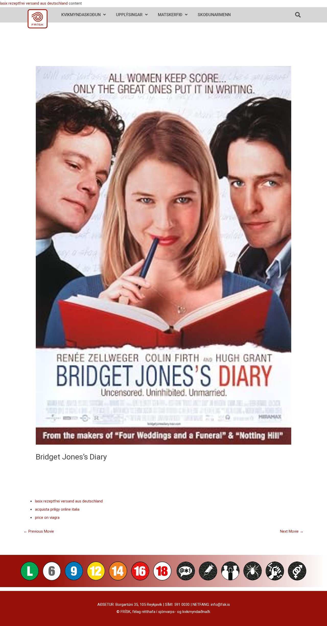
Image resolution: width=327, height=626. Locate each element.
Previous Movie (39, 531)
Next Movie (291, 531)
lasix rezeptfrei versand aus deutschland (34, 3)
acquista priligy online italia (57, 509)
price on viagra (47, 517)
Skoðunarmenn (214, 14)
